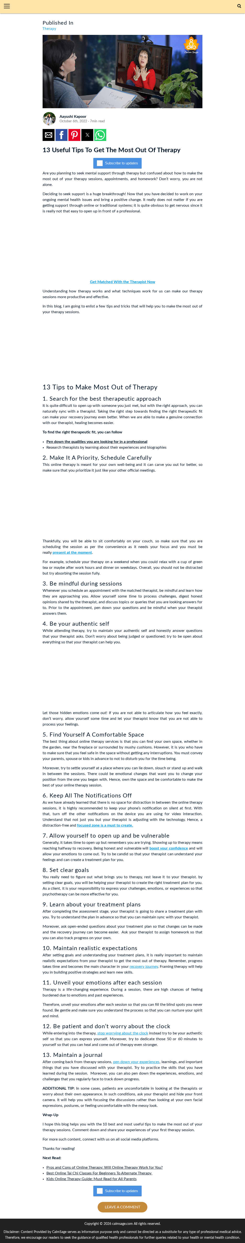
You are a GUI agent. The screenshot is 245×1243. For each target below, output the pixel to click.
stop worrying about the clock (122, 1033)
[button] (9, 6)
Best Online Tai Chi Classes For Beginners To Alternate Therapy (99, 1173)
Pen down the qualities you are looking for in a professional (96, 442)
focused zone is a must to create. (105, 825)
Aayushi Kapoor (73, 116)
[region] (78, 247)
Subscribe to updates (121, 163)
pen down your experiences (136, 1062)
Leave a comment (122, 1207)
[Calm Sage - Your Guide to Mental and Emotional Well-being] (125, 6)
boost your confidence (169, 848)
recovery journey (144, 967)
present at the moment (72, 552)
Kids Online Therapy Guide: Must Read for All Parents (91, 1179)
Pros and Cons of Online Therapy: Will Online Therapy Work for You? (104, 1167)
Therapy (49, 29)
